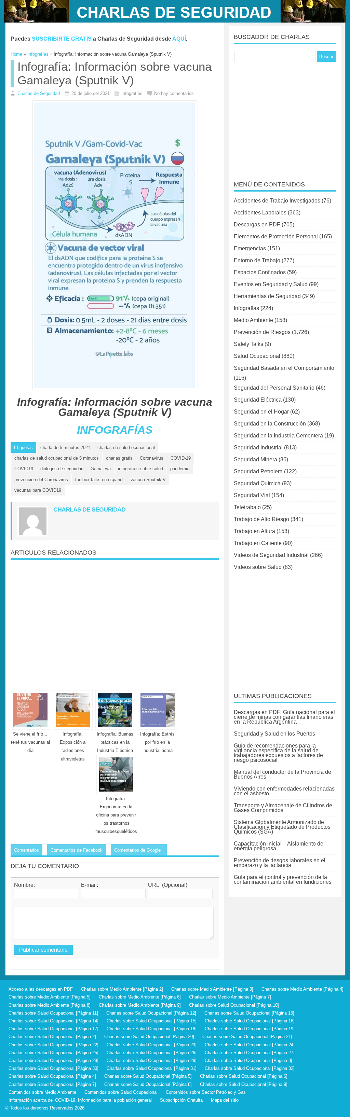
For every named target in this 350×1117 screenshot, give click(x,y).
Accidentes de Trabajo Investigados (277, 201)
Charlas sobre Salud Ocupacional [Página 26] (152, 1052)
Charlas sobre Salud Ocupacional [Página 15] (152, 1020)
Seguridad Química (257, 483)
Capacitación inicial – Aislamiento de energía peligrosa (278, 846)
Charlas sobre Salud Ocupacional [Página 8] (148, 1084)
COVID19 (23, 468)
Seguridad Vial (252, 495)
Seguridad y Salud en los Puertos (274, 734)
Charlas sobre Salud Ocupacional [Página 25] (53, 1052)
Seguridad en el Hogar (261, 412)
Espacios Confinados (260, 272)
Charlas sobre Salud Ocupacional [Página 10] (234, 1005)
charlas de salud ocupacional (126, 447)
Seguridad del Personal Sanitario (274, 388)
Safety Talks (248, 344)
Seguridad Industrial (258, 447)
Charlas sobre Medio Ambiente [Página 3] (212, 989)
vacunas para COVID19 (37, 490)
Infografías (246, 308)
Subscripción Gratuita (181, 1100)
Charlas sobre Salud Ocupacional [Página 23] (152, 1044)
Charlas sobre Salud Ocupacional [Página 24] (250, 1044)
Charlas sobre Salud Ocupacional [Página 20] (149, 1036)
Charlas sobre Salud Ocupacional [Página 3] (248, 1060)
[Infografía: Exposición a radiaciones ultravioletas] (73, 710)
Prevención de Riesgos (262, 332)
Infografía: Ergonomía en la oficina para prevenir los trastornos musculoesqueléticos (116, 815)
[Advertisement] (115, 622)
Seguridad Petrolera (258, 471)
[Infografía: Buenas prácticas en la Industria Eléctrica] (115, 710)
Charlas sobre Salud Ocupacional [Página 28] (53, 1060)
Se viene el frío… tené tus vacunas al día (30, 742)
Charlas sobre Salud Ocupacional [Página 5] (148, 1076)
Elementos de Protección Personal (276, 236)
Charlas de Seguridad (38, 93)
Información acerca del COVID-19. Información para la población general (80, 1100)
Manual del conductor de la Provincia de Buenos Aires (282, 774)
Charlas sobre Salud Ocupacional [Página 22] (53, 1044)
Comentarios (26, 850)
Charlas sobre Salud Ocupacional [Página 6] (243, 1076)
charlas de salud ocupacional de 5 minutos (56, 458)
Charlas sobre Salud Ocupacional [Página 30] (53, 1068)
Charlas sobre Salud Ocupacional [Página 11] (53, 1013)
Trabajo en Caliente (258, 543)
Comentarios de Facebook (77, 850)
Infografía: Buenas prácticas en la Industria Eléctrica (115, 742)
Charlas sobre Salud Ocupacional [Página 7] (52, 1084)
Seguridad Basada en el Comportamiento (284, 368)
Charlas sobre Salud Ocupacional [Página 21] (247, 1036)
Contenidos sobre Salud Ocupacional (121, 1092)
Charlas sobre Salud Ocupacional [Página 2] (52, 1036)
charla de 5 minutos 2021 (65, 447)
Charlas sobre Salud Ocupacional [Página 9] (243, 1084)
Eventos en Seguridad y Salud (271, 284)
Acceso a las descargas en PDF (41, 989)
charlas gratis (119, 458)
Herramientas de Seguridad (267, 296)
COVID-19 (181, 458)
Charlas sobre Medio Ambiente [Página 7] (230, 997)
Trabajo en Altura (254, 531)
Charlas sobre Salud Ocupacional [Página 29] (152, 1060)
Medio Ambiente (253, 320)
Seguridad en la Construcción (270, 424)
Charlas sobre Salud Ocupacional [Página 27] (250, 1052)
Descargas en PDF (257, 224)
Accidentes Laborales (260, 212)
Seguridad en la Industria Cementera (278, 435)
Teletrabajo (247, 507)
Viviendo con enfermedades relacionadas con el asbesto (284, 791)
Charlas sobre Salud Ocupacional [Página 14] (53, 1020)
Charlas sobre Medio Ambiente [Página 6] (140, 997)
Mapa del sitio (225, 1100)
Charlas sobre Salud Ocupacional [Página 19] (250, 1028)
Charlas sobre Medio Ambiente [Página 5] (50, 997)
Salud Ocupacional (257, 356)
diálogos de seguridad (61, 468)
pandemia (179, 468)
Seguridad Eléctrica (258, 400)
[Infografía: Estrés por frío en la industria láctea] (157, 710)
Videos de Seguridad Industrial (271, 555)
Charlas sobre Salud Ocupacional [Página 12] (151, 1013)
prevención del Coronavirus (41, 479)
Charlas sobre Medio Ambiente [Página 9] (140, 1005)
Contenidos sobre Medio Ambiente (42, 1092)
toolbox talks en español (99, 479)
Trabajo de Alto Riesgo (261, 519)
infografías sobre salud (140, 468)
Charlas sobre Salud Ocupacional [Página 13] (249, 1013)
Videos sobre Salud (258, 567)
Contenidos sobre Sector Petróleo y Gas (206, 1092)
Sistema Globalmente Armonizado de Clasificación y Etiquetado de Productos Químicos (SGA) (282, 827)
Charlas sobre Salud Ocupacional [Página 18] (152, 1028)
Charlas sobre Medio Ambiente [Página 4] (302, 989)
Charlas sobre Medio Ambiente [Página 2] (122, 989)
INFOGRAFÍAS (114, 430)
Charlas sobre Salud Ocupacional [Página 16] (250, 1020)
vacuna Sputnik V (148, 479)
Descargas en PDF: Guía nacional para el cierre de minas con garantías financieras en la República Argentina (284, 717)
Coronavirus (151, 458)
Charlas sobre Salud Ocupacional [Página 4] (52, 1076)
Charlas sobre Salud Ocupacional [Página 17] (53, 1028)
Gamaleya (101, 468)
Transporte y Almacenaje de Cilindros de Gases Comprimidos (283, 807)
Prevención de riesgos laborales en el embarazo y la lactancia (279, 862)
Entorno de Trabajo (257, 260)
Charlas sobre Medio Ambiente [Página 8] (50, 1005)
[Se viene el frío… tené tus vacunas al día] (30, 710)
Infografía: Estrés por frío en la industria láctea (157, 742)
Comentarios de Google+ (138, 850)
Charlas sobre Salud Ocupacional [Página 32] (250, 1068)
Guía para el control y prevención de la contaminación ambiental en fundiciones (283, 879)
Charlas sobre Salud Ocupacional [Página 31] (152, 1068)
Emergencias (250, 248)
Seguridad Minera (255, 459)
